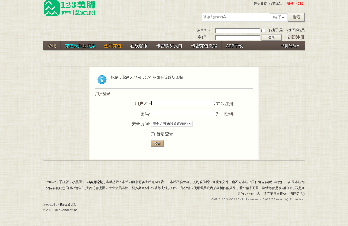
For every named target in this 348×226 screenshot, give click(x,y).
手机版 (64, 182)
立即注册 (295, 37)
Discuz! (65, 204)
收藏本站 (275, 4)
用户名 (202, 30)
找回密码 (295, 30)
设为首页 (260, 4)
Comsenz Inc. (69, 209)
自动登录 (275, 30)
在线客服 (139, 45)
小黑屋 (77, 182)
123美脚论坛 (94, 182)
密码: (145, 113)
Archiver (50, 182)
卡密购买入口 (169, 45)
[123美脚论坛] (70, 15)
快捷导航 (288, 46)
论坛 (52, 45)
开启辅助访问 (284, 3)
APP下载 (234, 45)
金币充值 (113, 45)
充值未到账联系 (80, 45)
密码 (201, 37)
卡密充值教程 (204, 45)
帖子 (277, 17)
